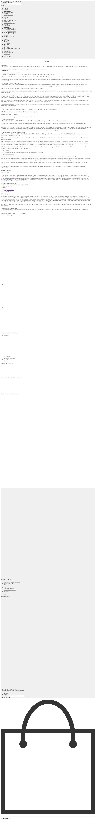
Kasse (5, 37)
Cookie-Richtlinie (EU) (9, 23)
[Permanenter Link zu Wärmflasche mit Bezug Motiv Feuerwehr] (15, 307)
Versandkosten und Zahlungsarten (12, 48)
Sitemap (5, 45)
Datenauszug (7, 25)
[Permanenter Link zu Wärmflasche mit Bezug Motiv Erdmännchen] (15, 284)
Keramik (6, 9)
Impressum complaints (9, 36)
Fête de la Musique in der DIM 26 (9, 394)
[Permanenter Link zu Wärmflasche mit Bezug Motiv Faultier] (15, 261)
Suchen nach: (4, 4)
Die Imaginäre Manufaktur (7, 2)
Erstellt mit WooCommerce (17, 690)
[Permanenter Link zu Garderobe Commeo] (15, 239)
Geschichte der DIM (11, 31)
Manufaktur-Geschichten (9, 358)
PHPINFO (6, 44)
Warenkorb (6, 50)
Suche (5, 694)
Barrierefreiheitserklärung (10, 20)
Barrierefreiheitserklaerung (10, 590)
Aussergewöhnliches (8, 15)
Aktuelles (6, 361)
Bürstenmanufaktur (8, 12)
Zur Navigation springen (6, 1)
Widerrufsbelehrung (8, 52)
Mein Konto (6, 41)
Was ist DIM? (7, 51)
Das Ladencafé (7, 24)
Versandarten (7, 47)
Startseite (6, 17)
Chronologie (7, 21)
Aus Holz (6, 13)
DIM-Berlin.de (4, 70)
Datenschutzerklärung (9, 28)
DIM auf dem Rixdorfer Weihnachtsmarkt (11, 377)
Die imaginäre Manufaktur (10, 29)
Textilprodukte (7, 11)
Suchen (23, 4)
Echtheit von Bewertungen (10, 32)
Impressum (6, 35)
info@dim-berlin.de (9, 190)
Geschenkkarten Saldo (9, 33)
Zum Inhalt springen (17, 1)
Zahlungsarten (7, 54)
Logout (8, 43)
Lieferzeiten (6, 40)
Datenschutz (6, 27)
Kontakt (5, 39)
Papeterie (6, 8)
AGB (5, 19)
